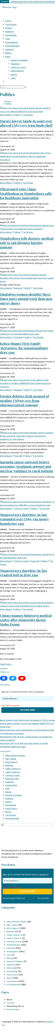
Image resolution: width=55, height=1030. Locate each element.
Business (9, 31)
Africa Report (17, 70)
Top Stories (11, 24)
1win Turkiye (10, 759)
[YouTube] (22, 678)
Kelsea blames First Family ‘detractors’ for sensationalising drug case (24, 347)
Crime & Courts (18, 67)
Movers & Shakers (19, 60)
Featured (15, 63)
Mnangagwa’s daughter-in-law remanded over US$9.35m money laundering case (24, 519)
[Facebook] (3, 678)
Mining (8, 53)
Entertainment (12, 45)
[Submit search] (26, 87)
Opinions (9, 49)
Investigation (11, 42)
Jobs (13, 78)
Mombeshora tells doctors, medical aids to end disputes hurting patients (26, 242)
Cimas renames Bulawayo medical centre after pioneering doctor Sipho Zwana (26, 619)
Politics (8, 28)
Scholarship (11, 35)
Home (8, 20)
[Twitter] (13, 678)
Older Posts (6, 664)
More (7, 56)
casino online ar (12, 772)
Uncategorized (12, 818)
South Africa (11, 808)
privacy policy (31, 898)
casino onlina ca (13, 768)
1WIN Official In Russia (15, 755)
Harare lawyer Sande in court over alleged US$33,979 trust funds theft (26, 123)
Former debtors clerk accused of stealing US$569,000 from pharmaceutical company (24, 400)
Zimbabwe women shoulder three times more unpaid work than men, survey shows (26, 298)
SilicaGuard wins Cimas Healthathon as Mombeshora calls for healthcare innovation (26, 193)
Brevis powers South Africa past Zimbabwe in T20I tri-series (27, 720)
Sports (14, 74)
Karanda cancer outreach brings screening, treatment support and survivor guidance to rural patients (26, 466)
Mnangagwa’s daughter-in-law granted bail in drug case (23, 572)
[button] (27, 13)
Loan (7, 38)
